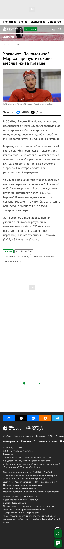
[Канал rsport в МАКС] (9, 418)
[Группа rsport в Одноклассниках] (45, 418)
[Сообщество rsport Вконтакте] (33, 418)
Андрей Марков (13, 261)
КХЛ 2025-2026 (24, 251)
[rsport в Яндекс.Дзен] (21, 418)
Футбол (7, 436)
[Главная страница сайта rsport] (18, 29)
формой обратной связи (32, 509)
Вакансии (8, 454)
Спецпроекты (10, 441)
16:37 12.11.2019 (11, 44)
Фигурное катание (23, 436)
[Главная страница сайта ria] (3, 29)
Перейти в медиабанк (43, 104)
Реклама (26, 441)
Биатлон (40, 436)
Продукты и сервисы (45, 441)
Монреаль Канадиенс (44, 256)
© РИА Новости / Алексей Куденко (17, 104)
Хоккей (8, 251)
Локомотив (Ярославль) (17, 256)
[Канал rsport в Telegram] (57, 418)
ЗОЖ (50, 436)
